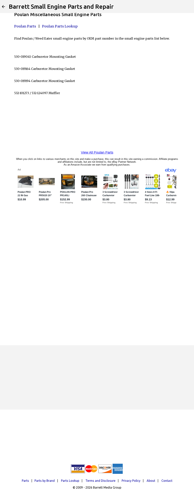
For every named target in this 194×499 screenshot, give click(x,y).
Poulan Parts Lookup (60, 26)
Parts (25, 480)
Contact (166, 480)
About (151, 480)
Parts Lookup (70, 480)
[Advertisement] (97, 377)
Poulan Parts (25, 26)
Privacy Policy (131, 480)
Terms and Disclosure (100, 480)
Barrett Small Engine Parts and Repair (61, 6)
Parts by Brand (44, 480)
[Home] (3, 6)
